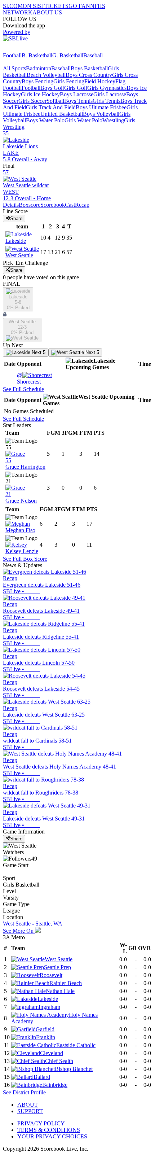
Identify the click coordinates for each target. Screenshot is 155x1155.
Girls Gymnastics (107, 88)
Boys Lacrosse (76, 94)
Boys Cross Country (89, 75)
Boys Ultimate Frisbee (101, 107)
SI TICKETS (53, 6)
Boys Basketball (89, 68)
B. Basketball (37, 55)
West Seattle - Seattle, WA (32, 923)
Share (16, 218)
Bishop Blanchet (74, 1069)
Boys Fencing (37, 81)
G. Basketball (67, 55)
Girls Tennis (106, 101)
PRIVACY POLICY (41, 1123)
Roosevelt (51, 975)
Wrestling (113, 120)
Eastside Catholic (76, 1045)
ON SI (30, 6)
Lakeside (47, 999)
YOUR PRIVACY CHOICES (52, 1136)
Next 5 (37, 352)
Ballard (42, 1077)
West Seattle (58, 959)
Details (11, 205)
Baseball (93, 55)
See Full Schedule (23, 389)
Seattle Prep (57, 967)
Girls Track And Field (51, 107)
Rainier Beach (65, 983)
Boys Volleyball (101, 114)
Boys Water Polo (45, 120)
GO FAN (79, 6)
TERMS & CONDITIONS (48, 1130)
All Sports (14, 68)
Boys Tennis (78, 101)
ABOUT (27, 1105)
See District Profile (24, 1092)
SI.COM (13, 6)
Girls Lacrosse (109, 94)
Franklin (45, 1037)
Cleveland (51, 1053)
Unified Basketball (61, 114)
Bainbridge (54, 1085)
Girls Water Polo (83, 120)
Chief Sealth (59, 1061)
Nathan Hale (60, 991)
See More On (19, 931)
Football (12, 55)
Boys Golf (52, 88)
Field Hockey (99, 81)
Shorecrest (29, 378)
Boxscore (29, 205)
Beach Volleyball (46, 75)
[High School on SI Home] (30, 49)
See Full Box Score (25, 559)
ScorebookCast (57, 205)
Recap (82, 205)
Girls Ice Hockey (40, 94)
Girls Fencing (68, 81)
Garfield (45, 1029)
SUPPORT (30, 1111)
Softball (55, 101)
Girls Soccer (32, 101)
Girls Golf (75, 88)
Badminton (38, 68)
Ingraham (49, 1007)
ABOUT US (47, 12)
